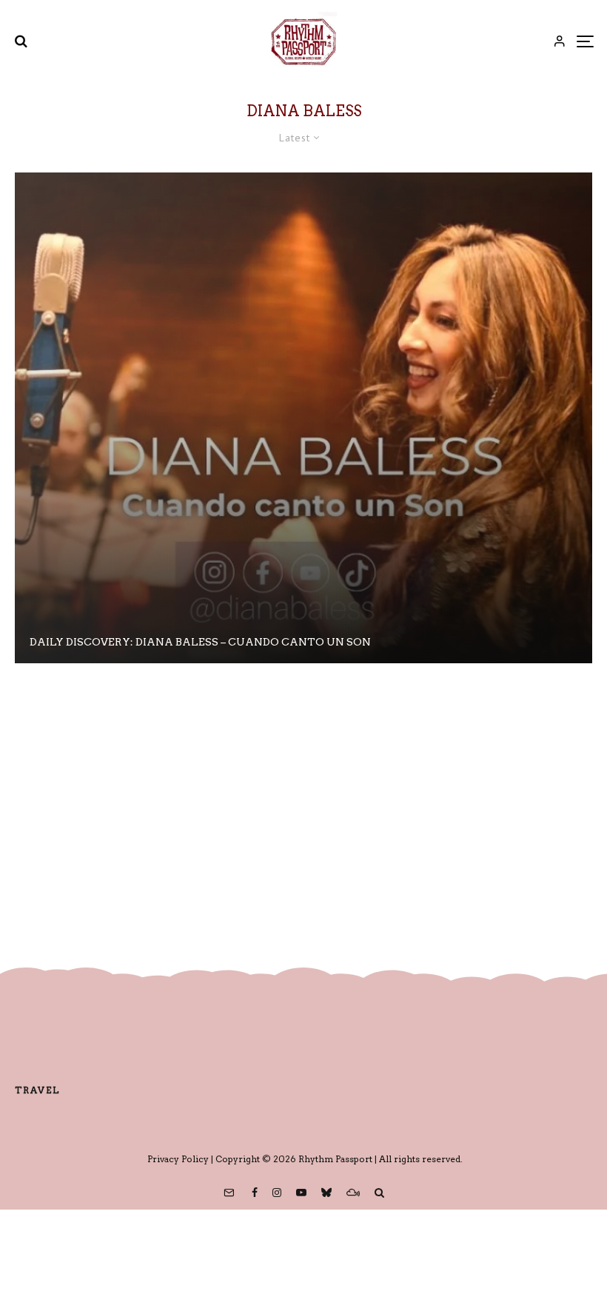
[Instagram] (277, 1192)
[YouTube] (301, 1192)
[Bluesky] (326, 1192)
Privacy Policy (178, 1158)
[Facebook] (254, 1192)
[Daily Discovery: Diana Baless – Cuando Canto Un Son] (303, 417)
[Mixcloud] (353, 1192)
